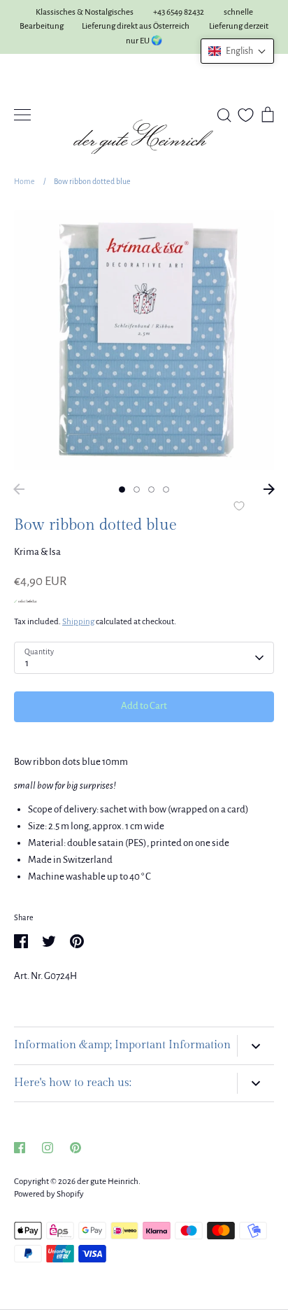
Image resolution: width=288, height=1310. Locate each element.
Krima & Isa (37, 552)
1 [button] (122, 489)
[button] (237, 51)
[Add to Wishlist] (239, 507)
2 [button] (137, 489)
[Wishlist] (245, 115)
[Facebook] (20, 1148)
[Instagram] (48, 1148)
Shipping (78, 621)
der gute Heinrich (107, 1181)
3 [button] (151, 489)
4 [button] (166, 489)
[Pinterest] (75, 1148)
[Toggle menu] (22, 114)
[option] (144, 340)
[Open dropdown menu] (255, 1046)
